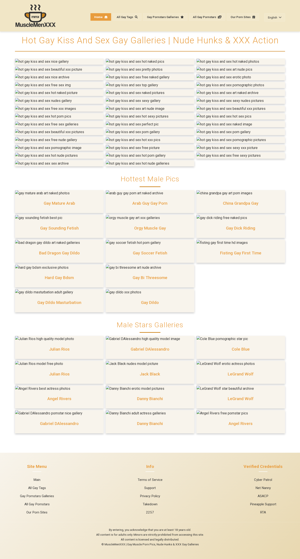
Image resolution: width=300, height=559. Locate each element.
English (272, 17)
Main (36, 480)
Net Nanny (263, 488)
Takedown (150, 504)
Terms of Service (150, 480)
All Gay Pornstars (205, 17)
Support (150, 488)
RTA (263, 512)
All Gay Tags (125, 17)
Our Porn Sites (241, 17)
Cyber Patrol (263, 480)
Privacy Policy (150, 496)
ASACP (263, 496)
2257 (150, 512)
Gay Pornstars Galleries (163, 17)
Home (98, 17)
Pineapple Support (263, 504)
